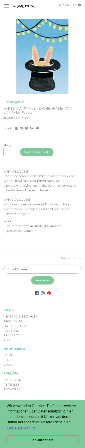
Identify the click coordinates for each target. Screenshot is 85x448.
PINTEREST (11, 384)
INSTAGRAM (12, 389)
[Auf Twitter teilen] (21, 127)
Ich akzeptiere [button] (42, 440)
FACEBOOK (12, 380)
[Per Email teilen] (37, 127)
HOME (8, 355)
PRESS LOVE (12, 335)
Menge (7, 145)
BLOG (7, 364)
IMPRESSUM (12, 321)
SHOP (7, 360)
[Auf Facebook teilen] (16, 127)
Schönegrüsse (14, 102)
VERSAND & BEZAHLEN (20, 316)
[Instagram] (43, 293)
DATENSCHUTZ (14, 326)
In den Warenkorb (36, 152)
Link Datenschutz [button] (21, 428)
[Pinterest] (49, 293)
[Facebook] (37, 293)
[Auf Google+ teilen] (32, 127)
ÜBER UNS (11, 330)
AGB (6, 340)
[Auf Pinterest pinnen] (26, 127)
